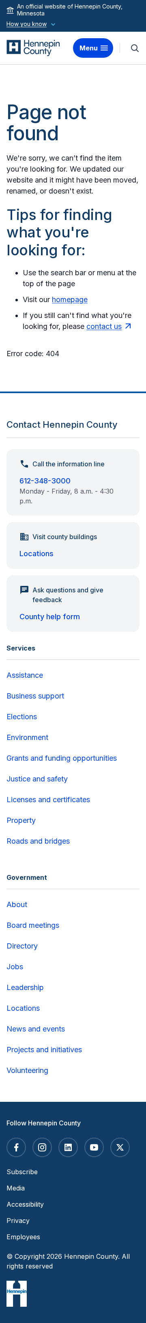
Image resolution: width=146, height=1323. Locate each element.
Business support (35, 696)
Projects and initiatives (44, 1049)
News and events (35, 1029)
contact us (104, 326)
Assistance (24, 675)
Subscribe (22, 1172)
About (16, 904)
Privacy (18, 1220)
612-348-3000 (45, 481)
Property (21, 820)
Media (15, 1188)
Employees (23, 1237)
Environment (27, 737)
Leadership (25, 987)
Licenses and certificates (48, 799)
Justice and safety (37, 779)
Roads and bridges (38, 841)
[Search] (135, 48)
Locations (36, 553)
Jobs (14, 966)
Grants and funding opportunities (61, 758)
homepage (70, 299)
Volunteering (27, 1070)
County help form (49, 616)
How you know (26, 23)
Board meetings (32, 925)
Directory (22, 946)
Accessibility (25, 1204)
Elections (21, 716)
